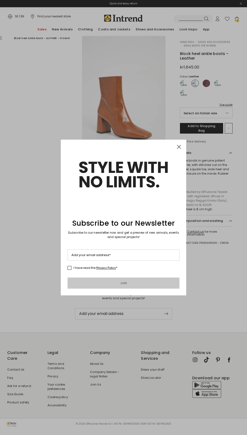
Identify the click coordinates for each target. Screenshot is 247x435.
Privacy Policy (106, 268)
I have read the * (95, 268)
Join (123, 283)
